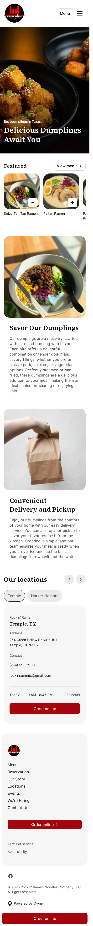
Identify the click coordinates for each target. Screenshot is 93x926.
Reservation (18, 771)
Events (14, 793)
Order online (45, 708)
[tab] (14, 596)
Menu (65, 13)
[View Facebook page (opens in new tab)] (10, 876)
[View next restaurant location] (81, 579)
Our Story (16, 779)
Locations (16, 786)
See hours (72, 695)
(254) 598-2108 (22, 666)
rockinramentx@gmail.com (30, 676)
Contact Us (18, 807)
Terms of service (20, 844)
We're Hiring (19, 800)
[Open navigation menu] (79, 13)
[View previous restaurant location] (69, 579)
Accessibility (17, 852)
